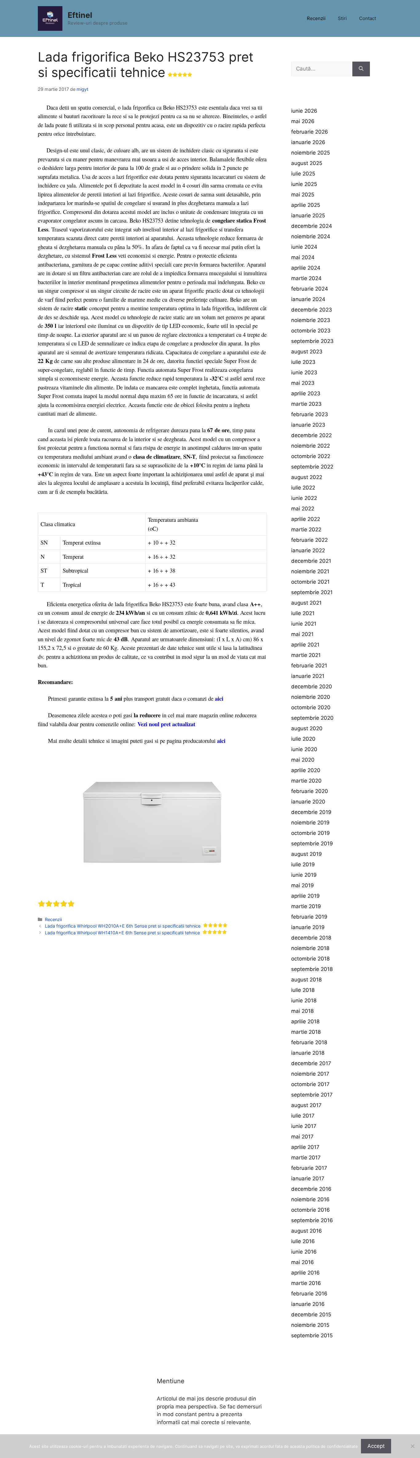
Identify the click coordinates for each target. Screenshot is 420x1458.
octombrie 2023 (311, 331)
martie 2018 (306, 1032)
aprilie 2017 (305, 1147)
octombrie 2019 (310, 833)
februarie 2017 (309, 1168)
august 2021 (306, 603)
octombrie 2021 (310, 582)
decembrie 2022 (311, 435)
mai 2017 (302, 1137)
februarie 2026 (309, 132)
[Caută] (361, 69)
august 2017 (306, 1105)
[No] (412, 1446)
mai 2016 (302, 1262)
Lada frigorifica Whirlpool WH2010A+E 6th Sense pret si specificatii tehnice (122, 925)
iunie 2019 (304, 875)
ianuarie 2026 (308, 142)
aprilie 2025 (305, 205)
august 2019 (306, 854)
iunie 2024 (304, 247)
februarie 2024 (309, 289)
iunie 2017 (303, 1126)
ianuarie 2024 (308, 299)
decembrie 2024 (311, 226)
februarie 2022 (309, 540)
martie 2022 (306, 529)
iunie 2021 (303, 624)
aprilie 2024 (305, 268)
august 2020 (307, 728)
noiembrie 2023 (310, 320)
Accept (376, 1446)
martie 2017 (306, 1157)
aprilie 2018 (305, 1021)
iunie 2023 (304, 372)
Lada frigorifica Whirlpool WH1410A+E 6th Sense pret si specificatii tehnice (122, 932)
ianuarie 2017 (307, 1178)
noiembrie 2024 (310, 236)
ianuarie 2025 (308, 215)
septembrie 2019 (312, 843)
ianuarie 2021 (307, 676)
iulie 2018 (303, 990)
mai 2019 (302, 885)
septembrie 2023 (312, 341)
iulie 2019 (303, 864)
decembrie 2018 (311, 938)
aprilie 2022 (305, 519)
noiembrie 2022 (310, 446)
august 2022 (306, 477)
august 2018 (306, 980)
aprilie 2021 (305, 645)
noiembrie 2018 (310, 948)
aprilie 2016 (305, 1273)
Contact (367, 18)
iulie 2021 (303, 613)
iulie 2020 (303, 739)
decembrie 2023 (311, 310)
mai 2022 (302, 508)
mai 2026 (303, 121)
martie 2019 (306, 906)
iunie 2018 (303, 1000)
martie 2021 (306, 655)
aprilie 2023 (305, 393)
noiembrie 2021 (310, 571)
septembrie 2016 (312, 1220)
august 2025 (306, 163)
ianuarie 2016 (308, 1304)
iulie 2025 (303, 174)
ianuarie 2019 (308, 927)
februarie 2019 (309, 917)
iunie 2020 (304, 749)
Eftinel (80, 15)
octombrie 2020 (311, 707)
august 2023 (307, 351)
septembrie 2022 (312, 467)
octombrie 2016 (310, 1210)
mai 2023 (303, 383)
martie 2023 (306, 404)
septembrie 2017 (312, 1095)
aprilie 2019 (305, 896)
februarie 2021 (309, 666)
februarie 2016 (309, 1294)
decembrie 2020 (311, 686)
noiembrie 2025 (310, 153)
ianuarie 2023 (308, 425)
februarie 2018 (309, 1042)
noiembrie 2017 (310, 1074)
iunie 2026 (304, 111)
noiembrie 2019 (310, 823)
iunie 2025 (304, 184)
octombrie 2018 (310, 959)
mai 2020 (303, 760)
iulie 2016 (303, 1241)
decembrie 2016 (311, 1189)
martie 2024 (306, 278)
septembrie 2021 (312, 592)
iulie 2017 (303, 1116)
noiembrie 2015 (310, 1325)
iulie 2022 (303, 488)
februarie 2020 (309, 791)
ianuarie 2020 (308, 802)
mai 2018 (302, 1011)
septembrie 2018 (312, 969)
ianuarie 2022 (308, 550)
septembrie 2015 (312, 1335)
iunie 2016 (304, 1252)
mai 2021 (302, 634)
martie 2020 (306, 781)
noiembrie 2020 (310, 697)
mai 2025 (302, 194)
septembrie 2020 (312, 718)
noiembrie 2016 (310, 1199)
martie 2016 (306, 1283)
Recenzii (316, 18)
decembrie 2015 (311, 1314)
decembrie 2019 (311, 812)
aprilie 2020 (305, 770)
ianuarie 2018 (307, 1053)
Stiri (342, 18)
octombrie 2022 (310, 456)
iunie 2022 (304, 498)
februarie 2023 (309, 414)
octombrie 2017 (310, 1084)
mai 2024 (303, 257)
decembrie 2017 (311, 1063)
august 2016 (306, 1231)
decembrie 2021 (311, 561)
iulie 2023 (303, 362)
